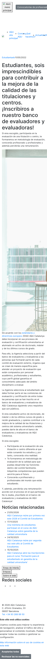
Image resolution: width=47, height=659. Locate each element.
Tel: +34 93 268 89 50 (13, 614)
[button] (19, 586)
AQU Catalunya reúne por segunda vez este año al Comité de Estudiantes (24, 543)
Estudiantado (8, 57)
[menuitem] (13, 35)
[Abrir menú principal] (7, 7)
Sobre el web (9, 575)
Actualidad (40, 35)
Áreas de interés (11, 568)
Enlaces (7, 571)
